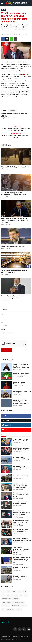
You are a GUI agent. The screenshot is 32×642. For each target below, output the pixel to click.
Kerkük (18, 609)
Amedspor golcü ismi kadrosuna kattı (19, 383)
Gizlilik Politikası (16, 639)
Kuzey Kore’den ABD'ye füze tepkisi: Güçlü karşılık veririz (21, 449)
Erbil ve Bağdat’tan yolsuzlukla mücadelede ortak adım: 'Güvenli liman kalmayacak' (22, 513)
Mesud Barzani (5, 605)
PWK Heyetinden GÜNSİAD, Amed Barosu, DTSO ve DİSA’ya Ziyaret (21, 522)
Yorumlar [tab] (4, 309)
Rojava (15, 595)
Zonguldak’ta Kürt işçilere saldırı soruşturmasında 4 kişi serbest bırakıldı (14, 193)
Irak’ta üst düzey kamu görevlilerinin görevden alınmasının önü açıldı (20, 485)
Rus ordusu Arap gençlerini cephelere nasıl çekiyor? (21, 475)
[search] (30, 3)
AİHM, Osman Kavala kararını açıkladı (13, 246)
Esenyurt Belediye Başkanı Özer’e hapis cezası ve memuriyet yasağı (14, 297)
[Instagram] (24, 629)
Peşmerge (15, 598)
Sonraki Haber (15, 133)
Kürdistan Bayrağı (6, 602)
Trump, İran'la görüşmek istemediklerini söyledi (20, 440)
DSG (3, 609)
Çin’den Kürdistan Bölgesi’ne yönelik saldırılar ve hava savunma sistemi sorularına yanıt (21, 560)
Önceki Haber (17, 126)
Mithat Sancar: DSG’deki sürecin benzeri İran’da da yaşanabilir (14, 271)
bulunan (26, 74)
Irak (19, 591)
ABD (3, 591)
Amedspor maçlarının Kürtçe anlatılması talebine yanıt (21, 374)
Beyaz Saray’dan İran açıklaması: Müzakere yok (20, 466)
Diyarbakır (24, 605)
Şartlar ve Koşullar (6, 639)
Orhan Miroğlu (12, 110)
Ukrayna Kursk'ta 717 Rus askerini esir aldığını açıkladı (16, 136)
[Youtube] (29, 629)
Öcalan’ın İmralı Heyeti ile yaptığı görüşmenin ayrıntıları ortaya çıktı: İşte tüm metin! (22, 365)
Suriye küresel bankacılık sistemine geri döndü (20, 530)
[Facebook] (15, 629)
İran (14, 591)
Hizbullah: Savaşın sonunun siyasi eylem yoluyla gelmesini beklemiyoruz (16, 129)
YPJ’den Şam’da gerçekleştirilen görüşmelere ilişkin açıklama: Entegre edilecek (21, 550)
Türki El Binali (15, 605)
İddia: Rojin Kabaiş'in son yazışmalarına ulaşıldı (20, 576)
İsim (2, 315)
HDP (26, 595)
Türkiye (9, 595)
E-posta (3, 322)
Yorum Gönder (6, 349)
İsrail (21, 595)
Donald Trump (10, 609)
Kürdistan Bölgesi (6, 598)
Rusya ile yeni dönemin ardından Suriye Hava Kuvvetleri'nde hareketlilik (21, 401)
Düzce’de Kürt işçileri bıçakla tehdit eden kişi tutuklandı (15, 168)
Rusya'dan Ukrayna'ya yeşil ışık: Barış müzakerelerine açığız (21, 494)
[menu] (2, 3)
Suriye (8, 591)
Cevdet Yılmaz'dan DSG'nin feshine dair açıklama (21, 502)
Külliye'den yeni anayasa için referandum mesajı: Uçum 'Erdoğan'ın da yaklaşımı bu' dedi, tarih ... (14, 220)
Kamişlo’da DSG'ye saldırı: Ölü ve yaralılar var (22, 392)
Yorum (3, 329)
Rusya (24, 591)
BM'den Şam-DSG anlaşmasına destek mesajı (21, 458)
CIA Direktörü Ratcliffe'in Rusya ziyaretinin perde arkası (22, 539)
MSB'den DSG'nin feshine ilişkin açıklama (20, 567)
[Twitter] (20, 629)
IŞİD (3, 595)
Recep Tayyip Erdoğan (18, 602)
